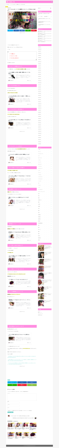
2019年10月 (39, 133)
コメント (9, 393)
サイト (8, 407)
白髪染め (39, 214)
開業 (38, 231)
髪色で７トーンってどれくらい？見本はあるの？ (47, 301)
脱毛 (38, 225)
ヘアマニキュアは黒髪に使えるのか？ (47, 273)
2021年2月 (39, 99)
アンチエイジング (40, 153)
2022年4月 (39, 72)
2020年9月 (39, 110)
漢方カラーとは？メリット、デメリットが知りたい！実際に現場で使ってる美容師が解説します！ (47, 246)
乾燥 (38, 195)
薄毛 (38, 227)
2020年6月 (39, 116)
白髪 (38, 212)
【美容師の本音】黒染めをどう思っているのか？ (44, 19)
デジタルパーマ (40, 168)
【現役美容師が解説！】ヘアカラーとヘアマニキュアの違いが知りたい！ (47, 260)
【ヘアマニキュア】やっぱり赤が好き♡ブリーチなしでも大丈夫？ (47, 281)
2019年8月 (39, 137)
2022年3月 (39, 74)
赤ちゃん (39, 229)
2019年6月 (39, 141)
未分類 (39, 204)
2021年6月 (39, 91)
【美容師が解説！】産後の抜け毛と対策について (44, 14)
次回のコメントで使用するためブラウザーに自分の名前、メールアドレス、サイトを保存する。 (20, 410)
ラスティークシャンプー (41, 191)
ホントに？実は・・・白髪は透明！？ (43, 16)
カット (39, 155)
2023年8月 (39, 57)
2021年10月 (39, 82)
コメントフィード (40, 313)
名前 (8, 401)
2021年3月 (39, 97)
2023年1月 (39, 59)
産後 (38, 210)
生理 (38, 208)
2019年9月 (39, 135)
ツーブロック (40, 166)
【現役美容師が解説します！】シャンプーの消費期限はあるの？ (44, 22)
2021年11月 (39, 80)
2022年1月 (39, 78)
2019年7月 (39, 139)
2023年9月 (39, 55)
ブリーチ (39, 172)
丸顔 (38, 193)
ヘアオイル (39, 174)
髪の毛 (39, 235)
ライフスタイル (40, 189)
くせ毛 (39, 149)
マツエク (39, 185)
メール (9, 404)
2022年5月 (39, 70)
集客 (38, 233)
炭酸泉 (39, 206)
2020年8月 (39, 112)
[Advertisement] (22, 38)
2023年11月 (39, 53)
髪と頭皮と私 (11, 2)
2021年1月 (39, 101)
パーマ (39, 170)
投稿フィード (40, 312)
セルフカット (40, 164)
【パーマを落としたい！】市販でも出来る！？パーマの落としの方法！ (47, 287)
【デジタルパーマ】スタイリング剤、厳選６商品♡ (47, 266)
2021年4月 (39, 95)
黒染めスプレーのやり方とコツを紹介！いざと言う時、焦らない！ (47, 253)
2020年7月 (39, 114)
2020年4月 (39, 120)
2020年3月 (39, 122)
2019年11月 (39, 131)
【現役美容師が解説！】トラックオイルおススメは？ (44, 25)
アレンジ (39, 151)
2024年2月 (39, 51)
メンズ (39, 187)
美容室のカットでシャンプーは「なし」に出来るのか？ (47, 294)
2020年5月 (39, 118)
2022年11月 (39, 61)
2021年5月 (39, 93)
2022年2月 (39, 76)
